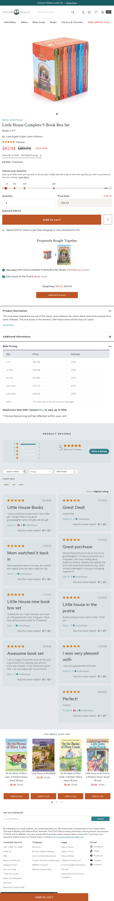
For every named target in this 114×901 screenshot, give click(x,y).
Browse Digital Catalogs (43, 851)
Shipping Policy (10, 865)
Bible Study (39, 22)
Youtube (97, 860)
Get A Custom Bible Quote (44, 856)
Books (53, 22)
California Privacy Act (71, 860)
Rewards (7, 882)
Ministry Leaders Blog (42, 869)
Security (65, 869)
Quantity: (7, 196)
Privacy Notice (67, 856)
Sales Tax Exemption (12, 878)
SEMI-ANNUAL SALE (99, 22)
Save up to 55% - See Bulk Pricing (20, 155)
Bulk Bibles (10, 22)
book (6, 484)
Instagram (98, 846)
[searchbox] (12, 471)
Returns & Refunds (11, 860)
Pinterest (98, 864)
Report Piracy (67, 847)
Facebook (98, 855)
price (21, 484)
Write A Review (99, 451)
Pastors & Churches (72, 22)
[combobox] (56, 12)
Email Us (7, 851)
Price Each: (64, 196)
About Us (36, 847)
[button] (57, 114)
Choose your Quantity (14, 170)
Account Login (9, 869)
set (14, 484)
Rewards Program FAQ (13, 887)
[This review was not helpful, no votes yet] (48, 530)
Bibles (24, 22)
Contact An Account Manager (45, 860)
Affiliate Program (40, 865)
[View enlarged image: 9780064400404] (59, 69)
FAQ (5, 856)
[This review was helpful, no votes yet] (43, 530)
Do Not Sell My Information (73, 865)
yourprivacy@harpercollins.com (70, 837)
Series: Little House (12, 120)
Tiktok (96, 851)
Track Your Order (11, 874)
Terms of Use (67, 851)
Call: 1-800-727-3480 (12, 847)
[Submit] (72, 12)
